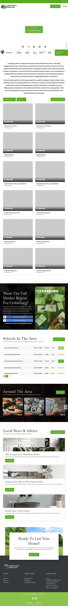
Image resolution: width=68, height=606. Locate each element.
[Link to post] (34, 444)
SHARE (20, 399)
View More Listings (57, 99)
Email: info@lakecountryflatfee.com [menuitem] (53, 579)
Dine (60, 392)
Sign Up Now (55, 6)
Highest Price (9, 99)
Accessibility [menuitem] (34, 594)
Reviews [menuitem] (5, 580)
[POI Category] (23, 47)
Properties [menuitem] (6, 582)
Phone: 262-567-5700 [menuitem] (51, 582)
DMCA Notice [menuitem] (42, 594)
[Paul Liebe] (2, 52)
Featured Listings (19, 52)
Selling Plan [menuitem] (28, 580)
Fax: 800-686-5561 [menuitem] (51, 584)
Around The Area (42, 52)
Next (65, 407)
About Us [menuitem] (5, 578)
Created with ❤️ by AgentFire (34, 602)
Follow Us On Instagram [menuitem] (52, 588)
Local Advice (50, 52)
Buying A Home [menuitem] (29, 578)
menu (65, 6)
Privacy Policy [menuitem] (26, 594)
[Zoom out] (66, 46)
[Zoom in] (66, 44)
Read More (10, 460)
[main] (34, 268)
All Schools (58, 339)
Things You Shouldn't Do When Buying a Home (24, 482)
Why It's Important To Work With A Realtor (22, 454)
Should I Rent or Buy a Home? (17, 511)
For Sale (20, 99)
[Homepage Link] (9, 6)
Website (61, 361)
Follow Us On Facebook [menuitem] (52, 586)
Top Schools (35, 52)
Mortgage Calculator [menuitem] (30, 582)
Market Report (27, 52)
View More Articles (57, 432)
